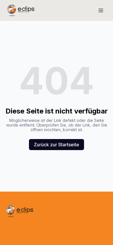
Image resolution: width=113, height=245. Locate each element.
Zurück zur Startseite (56, 144)
